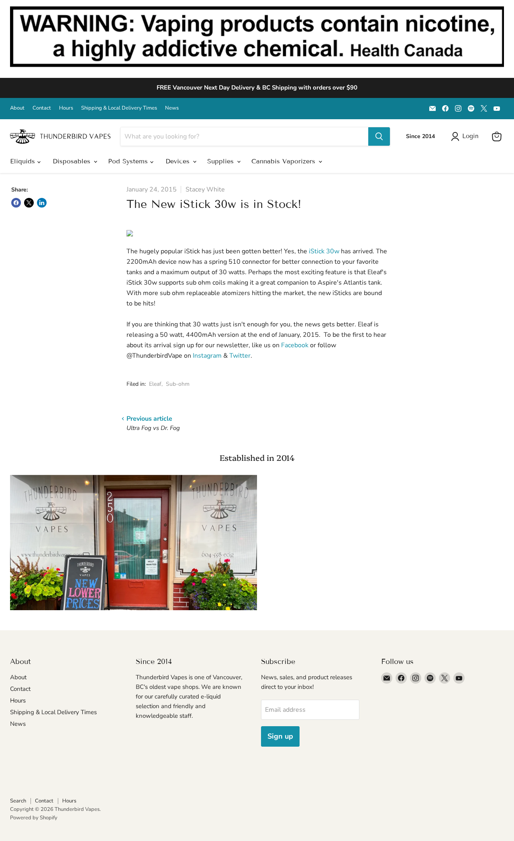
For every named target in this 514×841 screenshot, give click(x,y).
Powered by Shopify (33, 817)
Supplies (221, 161)
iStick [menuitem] (192, 251)
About (17, 108)
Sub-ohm (178, 384)
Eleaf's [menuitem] (377, 272)
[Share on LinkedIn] (42, 203)
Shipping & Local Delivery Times (119, 108)
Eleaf (155, 384)
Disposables (73, 161)
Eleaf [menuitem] (365, 324)
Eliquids (23, 161)
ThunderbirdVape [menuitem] (157, 355)
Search (18, 800)
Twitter (240, 355)
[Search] (379, 136)
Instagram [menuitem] (207, 355)
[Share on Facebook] (16, 203)
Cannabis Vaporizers (284, 161)
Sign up (280, 736)
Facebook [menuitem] (294, 345)
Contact (42, 108)
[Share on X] (29, 203)
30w (325, 251)
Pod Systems (129, 161)
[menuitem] (192, 251)
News (172, 108)
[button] (466, 136)
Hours (66, 108)
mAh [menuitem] (209, 334)
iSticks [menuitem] (341, 293)
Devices (178, 161)
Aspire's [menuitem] (330, 282)
